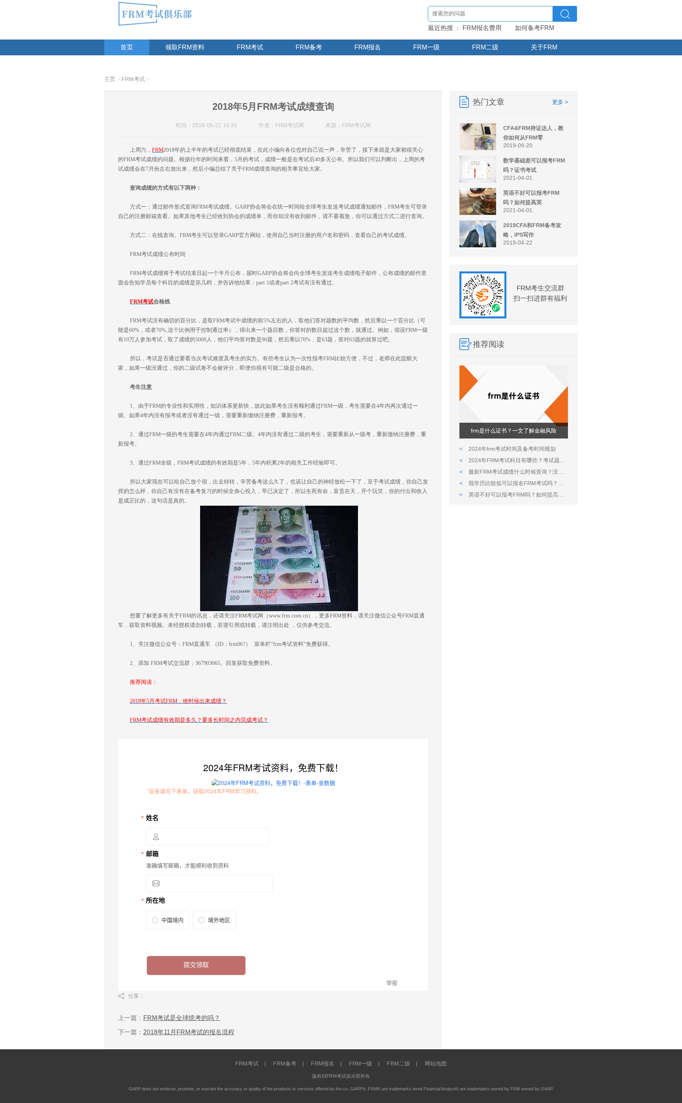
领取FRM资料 (184, 47)
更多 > (560, 102)
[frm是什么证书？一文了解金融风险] (513, 424)
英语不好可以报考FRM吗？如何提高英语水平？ (513, 494)
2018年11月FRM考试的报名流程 (188, 1032)
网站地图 (436, 1063)
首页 (126, 47)
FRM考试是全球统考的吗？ (181, 1018)
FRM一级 (426, 47)
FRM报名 (367, 47)
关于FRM (544, 47)
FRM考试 (250, 47)
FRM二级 (485, 47)
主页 (109, 79)
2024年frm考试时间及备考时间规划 (507, 449)
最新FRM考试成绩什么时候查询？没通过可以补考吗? (513, 472)
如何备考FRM (534, 27)
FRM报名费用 (482, 27)
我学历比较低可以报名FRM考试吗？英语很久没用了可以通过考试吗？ (513, 483)
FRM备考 (309, 47)
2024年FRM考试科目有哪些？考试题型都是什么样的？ (513, 460)
